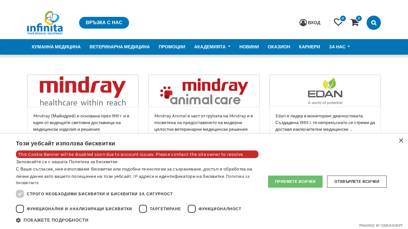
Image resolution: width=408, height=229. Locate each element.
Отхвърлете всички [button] (356, 181)
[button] (137, 220)
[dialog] (204, 181)
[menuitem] (56, 47)
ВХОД (314, 22)
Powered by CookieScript (381, 226)
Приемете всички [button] (295, 181)
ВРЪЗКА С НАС (104, 22)
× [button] (400, 140)
